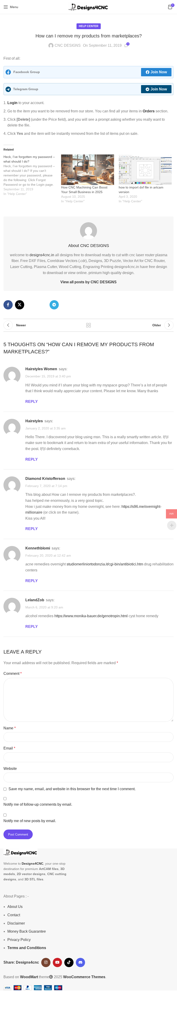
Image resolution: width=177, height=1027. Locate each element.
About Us (15, 907)
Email (9, 748)
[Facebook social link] (8, 304)
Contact (13, 915)
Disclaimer (16, 923)
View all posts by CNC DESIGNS (88, 282)
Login (12, 103)
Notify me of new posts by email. (29, 821)
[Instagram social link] (45, 962)
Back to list (88, 325)
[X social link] (19, 304)
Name (9, 728)
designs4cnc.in (42, 255)
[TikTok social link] (69, 962)
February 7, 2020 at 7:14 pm (46, 486)
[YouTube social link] (57, 962)
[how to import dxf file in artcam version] (145, 169)
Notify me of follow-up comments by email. (37, 804)
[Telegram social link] (54, 304)
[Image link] (20, 852)
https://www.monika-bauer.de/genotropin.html (91, 616)
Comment (12, 673)
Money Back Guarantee (26, 931)
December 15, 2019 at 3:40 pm (48, 376)
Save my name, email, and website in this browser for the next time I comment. (72, 789)
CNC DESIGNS (68, 45)
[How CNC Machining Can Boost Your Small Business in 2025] (87, 169)
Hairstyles (34, 421)
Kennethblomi (37, 548)
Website (10, 769)
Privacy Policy (19, 940)
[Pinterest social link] (31, 304)
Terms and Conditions (26, 948)
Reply (31, 402)
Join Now (158, 72)
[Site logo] (88, 7)
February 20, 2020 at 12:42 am (48, 555)
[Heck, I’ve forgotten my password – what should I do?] (32, 175)
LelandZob (34, 600)
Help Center (88, 26)
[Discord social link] (80, 962)
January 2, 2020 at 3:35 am (45, 428)
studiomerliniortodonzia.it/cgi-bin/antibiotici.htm (105, 564)
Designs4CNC (32, 863)
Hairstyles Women (41, 369)
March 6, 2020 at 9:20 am (44, 607)
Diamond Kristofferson (45, 479)
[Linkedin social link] (42, 304)
